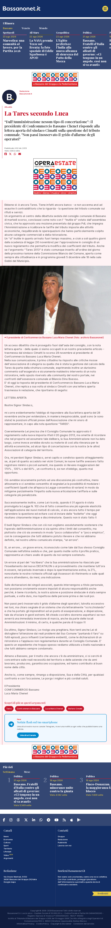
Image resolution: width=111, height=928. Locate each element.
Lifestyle (7, 851)
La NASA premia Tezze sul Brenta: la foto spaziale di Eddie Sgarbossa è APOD (41, 49)
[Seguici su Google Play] (79, 820)
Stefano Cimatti (75, 708)
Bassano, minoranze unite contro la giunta (61, 787)
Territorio (8, 848)
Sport (6, 845)
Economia (8, 839)
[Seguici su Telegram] (48, 820)
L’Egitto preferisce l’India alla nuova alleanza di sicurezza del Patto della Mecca (67, 50)
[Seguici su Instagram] (11, 820)
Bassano (7, 28)
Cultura (7, 842)
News (6, 836)
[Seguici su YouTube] (56, 820)
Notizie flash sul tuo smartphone (37, 722)
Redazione (63, 839)
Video (8, 855)
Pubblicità (62, 842)
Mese (27, 771)
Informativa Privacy (25, 924)
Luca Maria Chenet (54, 708)
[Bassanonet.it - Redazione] (9, 98)
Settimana (9, 771)
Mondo (43, 28)
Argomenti (8, 858)
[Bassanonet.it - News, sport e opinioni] (55, 8)
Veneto (26, 28)
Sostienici (103, 893)
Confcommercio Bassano (28, 708)
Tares (9, 708)
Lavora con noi (64, 845)
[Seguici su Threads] (18, 820)
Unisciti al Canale (28, 735)
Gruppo (61, 836)
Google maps (10, 882)
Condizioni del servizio (83, 924)
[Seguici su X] (26, 820)
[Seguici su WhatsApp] (41, 820)
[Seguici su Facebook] (4, 820)
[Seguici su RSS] (64, 820)
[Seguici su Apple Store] (71, 820)
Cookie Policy (42, 924)
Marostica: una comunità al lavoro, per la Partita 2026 (13, 45)
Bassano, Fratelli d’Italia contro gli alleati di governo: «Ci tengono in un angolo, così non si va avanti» (95, 52)
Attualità (8, 107)
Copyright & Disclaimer (61, 924)
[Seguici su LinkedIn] (34, 820)
